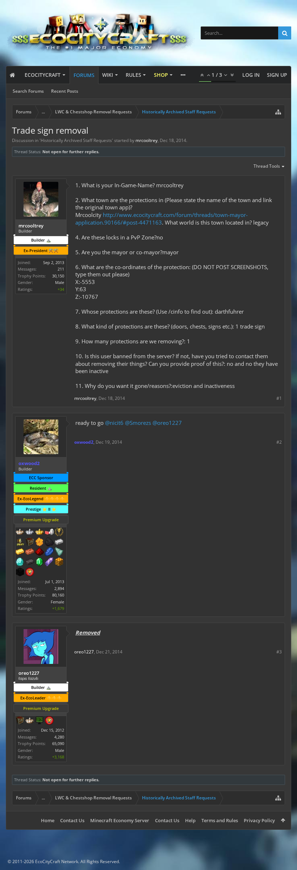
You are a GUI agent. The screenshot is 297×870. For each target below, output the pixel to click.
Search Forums (28, 91)
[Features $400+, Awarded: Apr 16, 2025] (20, 562)
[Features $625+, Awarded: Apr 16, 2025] (39, 562)
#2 (279, 442)
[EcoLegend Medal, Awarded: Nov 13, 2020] (39, 532)
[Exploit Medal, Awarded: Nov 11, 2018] (39, 721)
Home (47, 820)
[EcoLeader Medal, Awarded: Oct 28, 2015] (20, 532)
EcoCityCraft (42, 74)
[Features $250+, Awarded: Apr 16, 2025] (49, 552)
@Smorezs (138, 422)
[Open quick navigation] (278, 112)
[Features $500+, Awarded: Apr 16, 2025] (29, 562)
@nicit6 (114, 422)
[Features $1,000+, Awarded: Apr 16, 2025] (59, 562)
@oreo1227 (167, 422)
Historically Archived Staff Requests (76, 140)
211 (61, 269)
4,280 (59, 737)
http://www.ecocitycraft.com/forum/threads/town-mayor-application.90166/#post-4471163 (161, 218)
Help (190, 820)
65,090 (58, 743)
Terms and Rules (219, 820)
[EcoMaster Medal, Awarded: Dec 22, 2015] (29, 532)
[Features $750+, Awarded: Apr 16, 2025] (49, 562)
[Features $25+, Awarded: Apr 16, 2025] (39, 543)
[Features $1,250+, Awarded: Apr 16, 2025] (20, 573)
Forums (84, 75)
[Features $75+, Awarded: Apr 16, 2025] (59, 543)
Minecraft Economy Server (119, 820)
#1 (279, 398)
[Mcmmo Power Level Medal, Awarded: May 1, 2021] (49, 532)
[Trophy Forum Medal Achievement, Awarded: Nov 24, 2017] (49, 721)
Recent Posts (64, 91)
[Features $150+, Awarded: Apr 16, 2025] (29, 552)
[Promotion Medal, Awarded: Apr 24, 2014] (20, 721)
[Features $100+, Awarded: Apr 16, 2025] (20, 552)
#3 (279, 651)
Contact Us (72, 820)
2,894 (59, 588)
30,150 (58, 276)
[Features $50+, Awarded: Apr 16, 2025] (49, 543)
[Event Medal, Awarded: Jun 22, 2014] (59, 532)
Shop (161, 74)
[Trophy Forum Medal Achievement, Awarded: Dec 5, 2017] (29, 573)
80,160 (58, 595)
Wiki (107, 74)
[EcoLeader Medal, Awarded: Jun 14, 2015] (29, 721)
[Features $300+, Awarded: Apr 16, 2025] (59, 552)
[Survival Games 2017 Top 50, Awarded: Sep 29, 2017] (20, 543)
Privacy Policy (259, 820)
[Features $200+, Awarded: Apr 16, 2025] (39, 552)
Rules (133, 74)
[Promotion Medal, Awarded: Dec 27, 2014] (29, 543)
